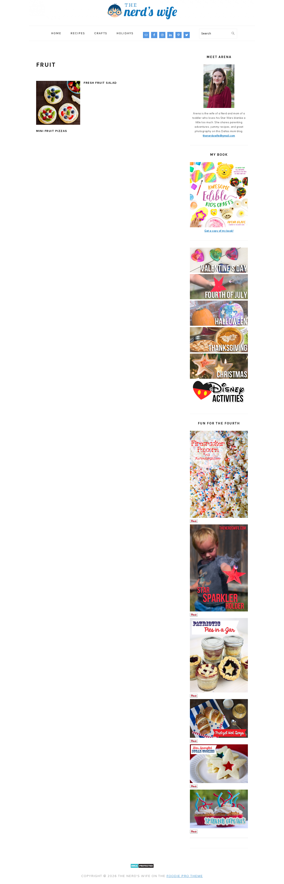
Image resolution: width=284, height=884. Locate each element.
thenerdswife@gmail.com (219, 135)
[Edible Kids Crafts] (219, 226)
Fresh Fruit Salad (100, 83)
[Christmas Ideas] (219, 377)
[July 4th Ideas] (219, 298)
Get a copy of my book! (218, 230)
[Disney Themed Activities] (219, 404)
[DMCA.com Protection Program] (142, 870)
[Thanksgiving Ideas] (219, 351)
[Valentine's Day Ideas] (219, 271)
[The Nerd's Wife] (142, 23)
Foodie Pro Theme (185, 876)
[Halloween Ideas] (219, 324)
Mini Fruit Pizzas (51, 131)
